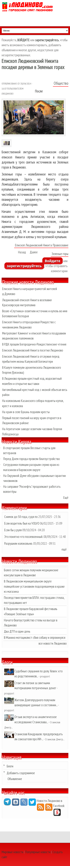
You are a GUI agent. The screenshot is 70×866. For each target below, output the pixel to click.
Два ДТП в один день (17, 631)
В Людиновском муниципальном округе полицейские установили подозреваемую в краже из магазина (34, 586)
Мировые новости (12, 852)
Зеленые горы (60, 254)
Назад (22, 252)
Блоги (10, 766)
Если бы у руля (13, 530)
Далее (34, 252)
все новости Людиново (53, 643)
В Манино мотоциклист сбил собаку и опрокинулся (34, 637)
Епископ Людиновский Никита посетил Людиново (32, 350)
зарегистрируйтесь (24, 266)
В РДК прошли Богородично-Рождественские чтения (34, 344)
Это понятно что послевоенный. (23, 536)
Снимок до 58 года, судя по (21, 517)
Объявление (14, 779)
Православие (60, 245)
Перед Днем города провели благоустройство (31, 459)
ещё (64, 549)
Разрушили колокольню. (18, 543)
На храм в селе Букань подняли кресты (26, 412)
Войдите (52, 261)
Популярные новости (37, 852)
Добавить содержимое (21, 773)
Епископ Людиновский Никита (33, 245)
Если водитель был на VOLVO (21, 523)
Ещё (65, 497)
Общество (61, 83)
